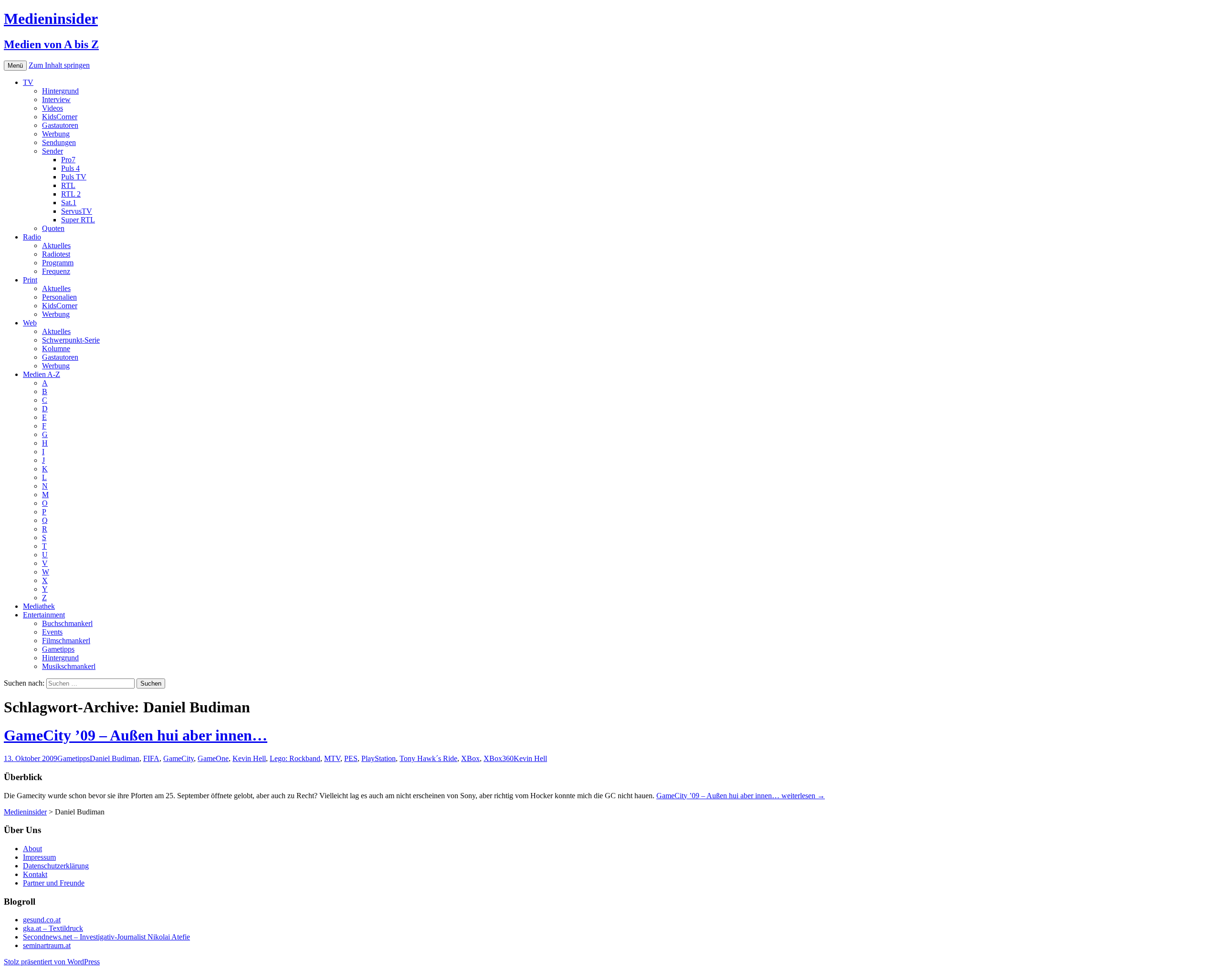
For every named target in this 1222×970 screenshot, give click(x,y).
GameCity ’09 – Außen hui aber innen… (135, 735)
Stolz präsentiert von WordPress (52, 962)
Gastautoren (60, 125)
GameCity (178, 758)
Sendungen (59, 142)
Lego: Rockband (295, 758)
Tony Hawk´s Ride (428, 758)
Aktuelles (56, 245)
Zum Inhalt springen (59, 65)
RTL (68, 185)
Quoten (53, 228)
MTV (332, 758)
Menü (15, 65)
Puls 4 (70, 168)
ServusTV (76, 211)
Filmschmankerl (66, 640)
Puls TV (73, 177)
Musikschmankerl (68, 666)
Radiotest (56, 254)
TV (28, 82)
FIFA (151, 758)
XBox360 (499, 758)
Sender (52, 151)
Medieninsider (25, 812)
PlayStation (378, 758)
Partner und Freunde (53, 883)
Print (30, 280)
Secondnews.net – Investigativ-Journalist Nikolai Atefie (106, 937)
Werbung (56, 134)
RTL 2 (71, 194)
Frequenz (56, 271)
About (32, 849)
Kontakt (35, 874)
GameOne (213, 758)
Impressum (39, 857)
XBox (470, 758)
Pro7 (68, 160)
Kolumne (56, 348)
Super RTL (78, 220)
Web (30, 323)
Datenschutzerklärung (56, 866)
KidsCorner (59, 117)
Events (52, 632)
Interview (56, 99)
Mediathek (39, 606)
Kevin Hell (249, 758)
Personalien (59, 297)
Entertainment (44, 615)
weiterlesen (740, 796)
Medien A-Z (41, 374)
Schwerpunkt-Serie (71, 340)
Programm (58, 263)
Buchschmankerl (67, 623)
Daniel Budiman (114, 758)
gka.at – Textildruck (53, 928)
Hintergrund (60, 91)
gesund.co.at (42, 920)
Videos (52, 108)
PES (351, 758)
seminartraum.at (47, 945)
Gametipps (58, 649)
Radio (32, 237)
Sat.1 (68, 202)
